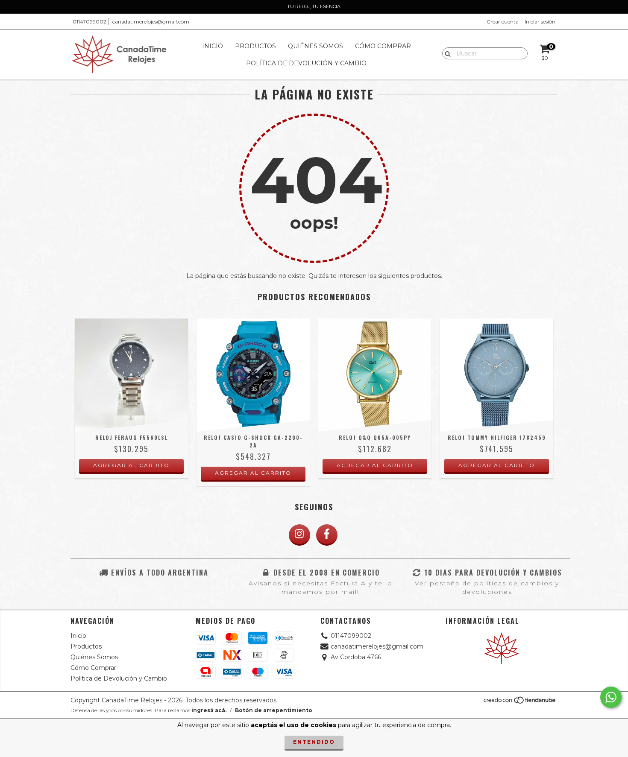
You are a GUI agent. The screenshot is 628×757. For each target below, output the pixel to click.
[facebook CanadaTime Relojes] (326, 535)
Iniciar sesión (540, 21)
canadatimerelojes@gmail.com (150, 21)
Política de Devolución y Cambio (306, 63)
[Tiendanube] (520, 702)
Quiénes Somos (315, 46)
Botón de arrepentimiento (273, 710)
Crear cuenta (503, 21)
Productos (255, 46)
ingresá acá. (208, 710)
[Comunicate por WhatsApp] (611, 697)
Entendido (314, 742)
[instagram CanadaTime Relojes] (299, 535)
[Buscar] (445, 53)
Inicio (212, 46)
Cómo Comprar (383, 46)
